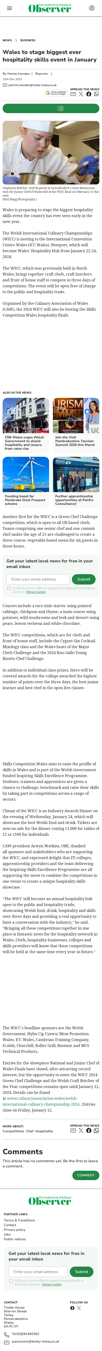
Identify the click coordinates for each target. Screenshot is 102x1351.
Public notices (15, 1239)
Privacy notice (36, 592)
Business (27, 40)
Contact (10, 1225)
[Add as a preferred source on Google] (56, 92)
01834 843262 (28, 1334)
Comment (86, 1175)
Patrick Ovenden (18, 74)
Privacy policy (14, 1229)
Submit (83, 579)
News (7, 40)
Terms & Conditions (19, 1220)
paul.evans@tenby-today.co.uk (35, 1342)
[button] (9, 8)
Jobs (7, 1234)
